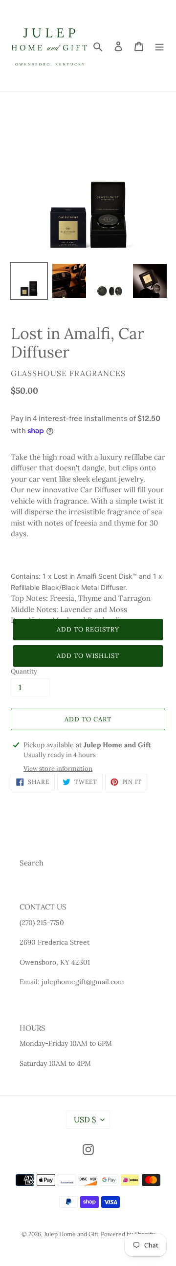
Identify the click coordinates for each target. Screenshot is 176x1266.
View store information (57, 768)
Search (32, 862)
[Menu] (159, 45)
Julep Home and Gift (71, 1234)
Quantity (24, 671)
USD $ (85, 1119)
